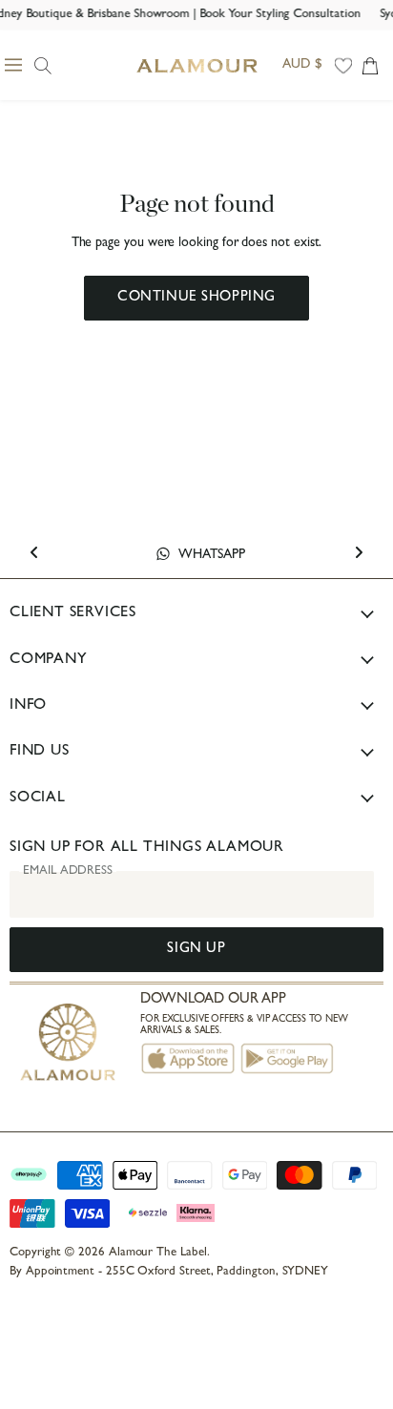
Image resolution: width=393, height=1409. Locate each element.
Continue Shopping (196, 298)
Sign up (196, 950)
